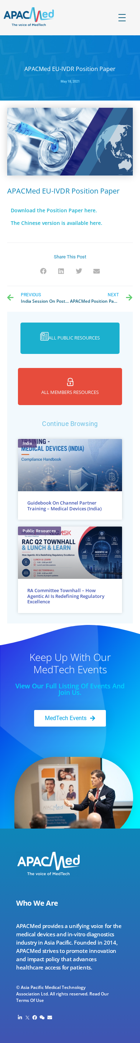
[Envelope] (49, 1017)
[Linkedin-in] (20, 1017)
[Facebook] (35, 1017)
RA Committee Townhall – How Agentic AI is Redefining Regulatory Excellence (65, 596)
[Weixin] (42, 1017)
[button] (43, 271)
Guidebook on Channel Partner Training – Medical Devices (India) (64, 506)
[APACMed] (35, 16)
